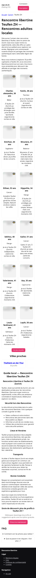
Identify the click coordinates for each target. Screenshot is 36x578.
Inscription (23, 8)
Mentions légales (12, 558)
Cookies (9, 564)
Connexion (23, 4)
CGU (7, 560)
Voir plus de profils (18, 350)
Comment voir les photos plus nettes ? (18, 534)
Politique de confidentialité (16, 562)
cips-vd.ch (6, 6)
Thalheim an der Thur (14, 363)
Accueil (4, 15)
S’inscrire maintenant (18, 522)
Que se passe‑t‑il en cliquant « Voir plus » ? (19, 540)
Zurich (10, 15)
